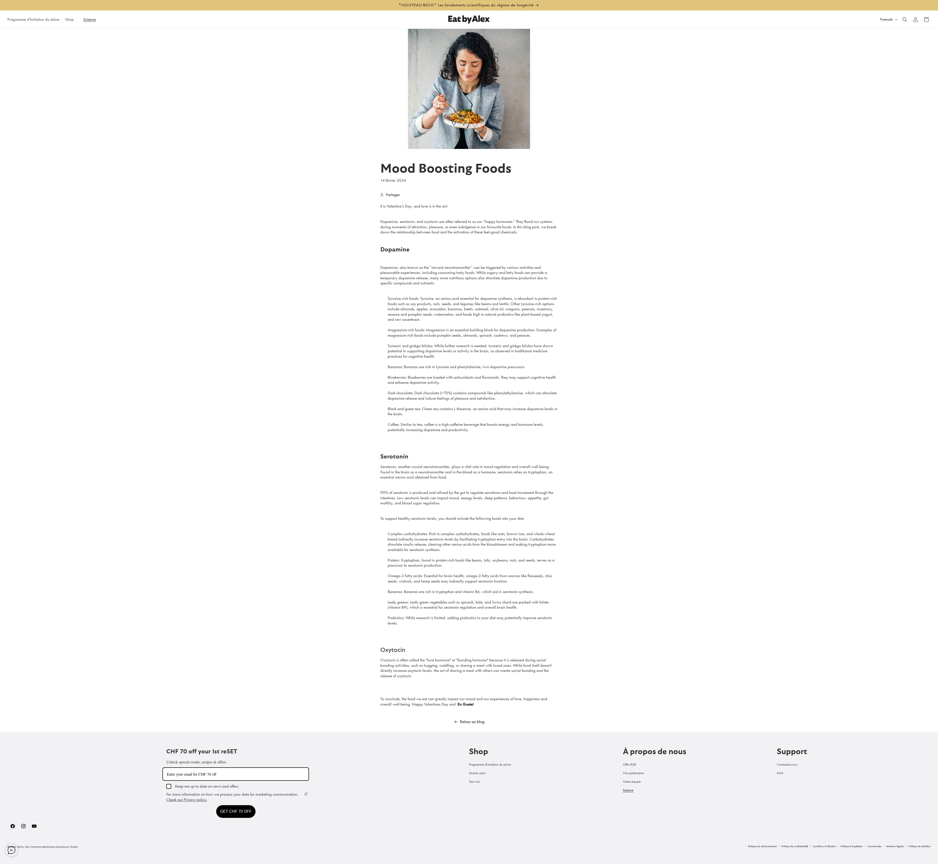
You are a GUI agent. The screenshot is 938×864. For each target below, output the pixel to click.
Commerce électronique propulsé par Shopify (54, 846)
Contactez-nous (787, 764)
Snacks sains (477, 773)
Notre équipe (632, 781)
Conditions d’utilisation (824, 846)
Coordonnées (874, 846)
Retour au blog (472, 721)
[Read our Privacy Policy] (306, 794)
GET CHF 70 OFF (236, 811)
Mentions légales (895, 846)
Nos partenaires (633, 773)
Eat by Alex (23, 846)
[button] (71, 19)
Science (628, 790)
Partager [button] (393, 194)
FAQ (780, 773)
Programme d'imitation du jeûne (490, 764)
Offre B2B (629, 764)
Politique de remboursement (762, 846)
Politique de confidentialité (794, 846)
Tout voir (474, 781)
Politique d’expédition (852, 846)
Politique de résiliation (919, 846)
